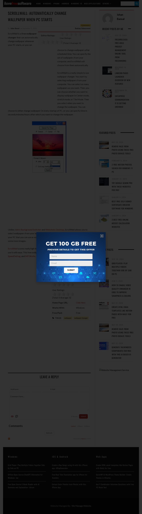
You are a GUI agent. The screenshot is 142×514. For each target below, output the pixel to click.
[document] (71, 257)
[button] (102, 236)
